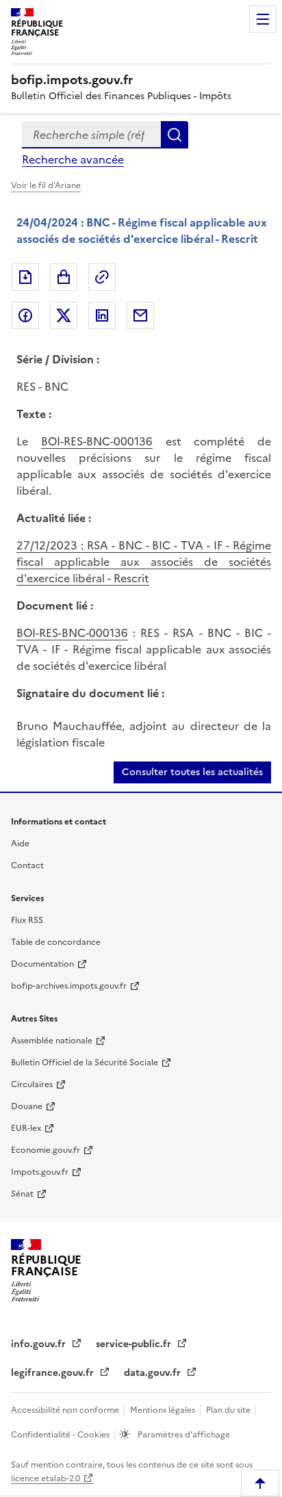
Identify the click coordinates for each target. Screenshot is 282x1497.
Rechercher (174, 134)
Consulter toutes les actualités (192, 772)
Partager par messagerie (140, 315)
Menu (263, 19)
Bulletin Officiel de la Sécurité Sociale (84, 1062)
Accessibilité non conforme (66, 1410)
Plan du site (229, 1410)
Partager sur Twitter (63, 315)
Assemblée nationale (51, 1040)
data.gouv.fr (153, 1373)
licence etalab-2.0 (45, 1478)
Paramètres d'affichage (183, 1435)
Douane (26, 1106)
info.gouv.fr (39, 1344)
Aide (20, 843)
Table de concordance (56, 942)
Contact (27, 865)
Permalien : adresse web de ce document (102, 277)
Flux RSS (27, 920)
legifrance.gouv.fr (54, 1373)
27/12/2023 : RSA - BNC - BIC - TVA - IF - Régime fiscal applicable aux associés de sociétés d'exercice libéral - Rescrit (143, 561)
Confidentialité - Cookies (61, 1435)
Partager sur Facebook (25, 315)
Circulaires (32, 1084)
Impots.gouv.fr (39, 1172)
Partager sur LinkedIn (102, 315)
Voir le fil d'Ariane (46, 185)
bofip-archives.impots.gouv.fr (69, 986)
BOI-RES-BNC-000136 (97, 441)
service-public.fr (135, 1344)
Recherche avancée (73, 159)
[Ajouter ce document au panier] (63, 277)
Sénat (22, 1194)
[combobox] (91, 134)
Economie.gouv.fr (45, 1150)
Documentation (42, 964)
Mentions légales (163, 1410)
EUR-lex (26, 1128)
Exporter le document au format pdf (25, 277)
